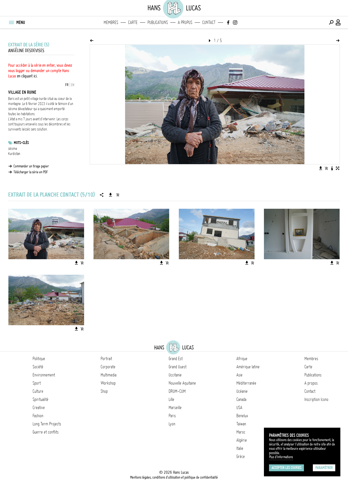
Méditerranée (246, 383)
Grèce (240, 456)
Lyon (172, 423)
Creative (39, 407)
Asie (239, 374)
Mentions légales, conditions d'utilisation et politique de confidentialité (174, 477)
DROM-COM (177, 391)
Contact (209, 22)
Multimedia (108, 374)
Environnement (44, 374)
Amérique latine (248, 366)
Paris (172, 415)
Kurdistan (14, 153)
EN (72, 85)
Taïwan (241, 423)
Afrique (241, 358)
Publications (158, 22)
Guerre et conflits (46, 432)
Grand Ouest (177, 366)
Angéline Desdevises (26, 51)
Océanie (242, 391)
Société (38, 366)
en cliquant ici (27, 76)
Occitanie (175, 374)
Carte (133, 22)
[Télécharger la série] (110, 194)
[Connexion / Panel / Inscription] (338, 22)
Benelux (242, 415)
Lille (171, 399)
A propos (185, 22)
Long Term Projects (47, 423)
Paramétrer (324, 467)
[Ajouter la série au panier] (117, 194)
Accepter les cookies (286, 467)
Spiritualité (40, 399)
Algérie (241, 440)
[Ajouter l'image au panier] (326, 168)
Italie (239, 448)
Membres (111, 22)
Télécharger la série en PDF (31, 172)
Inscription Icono (316, 399)
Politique (39, 358)
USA (239, 407)
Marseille (175, 407)
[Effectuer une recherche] (331, 22)
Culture (38, 391)
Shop (104, 391)
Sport (37, 383)
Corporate (108, 366)
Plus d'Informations (281, 457)
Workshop (108, 383)
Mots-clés (21, 142)
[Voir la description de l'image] (332, 168)
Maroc (240, 432)
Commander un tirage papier (31, 166)
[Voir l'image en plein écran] (337, 168)
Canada (241, 399)
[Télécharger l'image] (320, 168)
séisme (12, 148)
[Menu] (11, 22)
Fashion (38, 415)
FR (67, 85)
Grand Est (176, 358)
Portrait (106, 358)
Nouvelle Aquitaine (182, 383)
